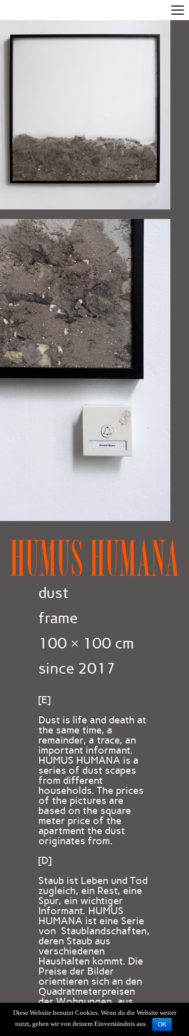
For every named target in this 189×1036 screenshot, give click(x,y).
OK (162, 1024)
